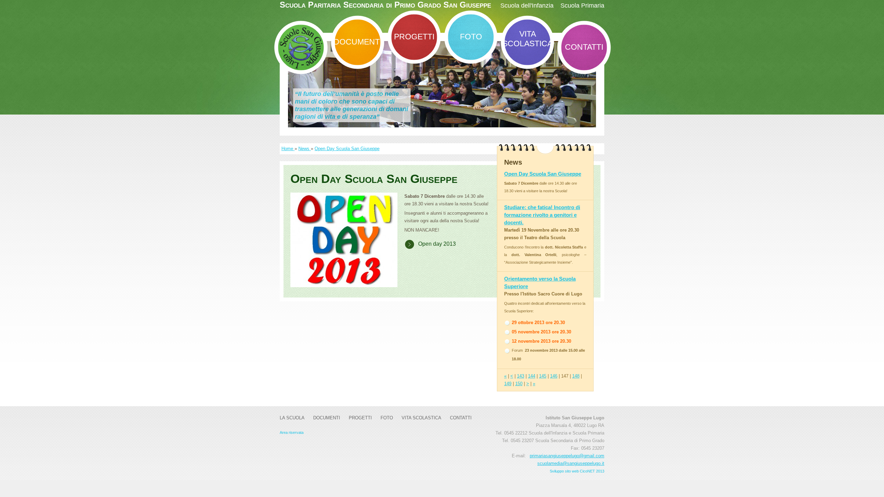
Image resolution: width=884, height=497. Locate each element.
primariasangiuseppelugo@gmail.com (567, 455)
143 (520, 376)
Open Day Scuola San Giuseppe (347, 148)
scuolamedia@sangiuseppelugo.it (570, 463)
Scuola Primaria (582, 5)
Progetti (414, 36)
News (304, 148)
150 (518, 383)
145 (542, 376)
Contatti (584, 46)
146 (553, 376)
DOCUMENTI (358, 41)
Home (288, 148)
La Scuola (292, 417)
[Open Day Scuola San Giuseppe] (343, 240)
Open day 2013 (437, 244)
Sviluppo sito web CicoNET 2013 (577, 471)
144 (531, 376)
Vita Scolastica (527, 38)
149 (507, 383)
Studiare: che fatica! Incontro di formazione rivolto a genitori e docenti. (542, 214)
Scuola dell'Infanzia (527, 5)
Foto (471, 36)
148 (575, 376)
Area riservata (292, 432)
